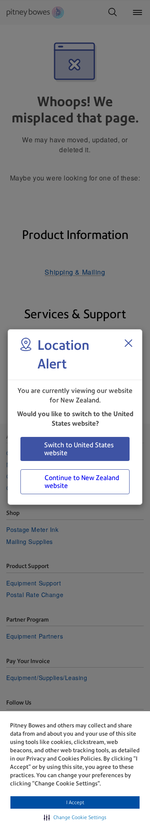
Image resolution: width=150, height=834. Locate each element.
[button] (75, 817)
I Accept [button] (75, 802)
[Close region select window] (128, 343)
